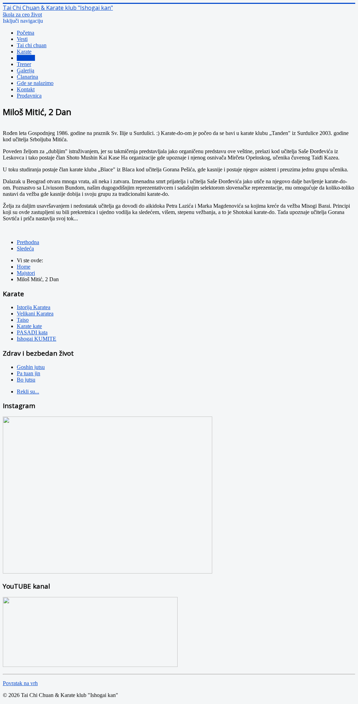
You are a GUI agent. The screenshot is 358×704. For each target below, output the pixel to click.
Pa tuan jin (28, 373)
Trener (24, 64)
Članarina (27, 77)
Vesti (22, 39)
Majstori (26, 58)
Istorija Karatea (33, 307)
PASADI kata (32, 332)
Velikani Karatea (35, 314)
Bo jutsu (26, 380)
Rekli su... (28, 391)
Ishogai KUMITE (36, 339)
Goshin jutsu (31, 367)
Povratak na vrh (20, 683)
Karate (24, 52)
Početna (25, 33)
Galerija (25, 70)
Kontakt (26, 89)
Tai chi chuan (31, 45)
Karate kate (29, 326)
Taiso (23, 320)
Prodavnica (29, 96)
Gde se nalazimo (35, 83)
